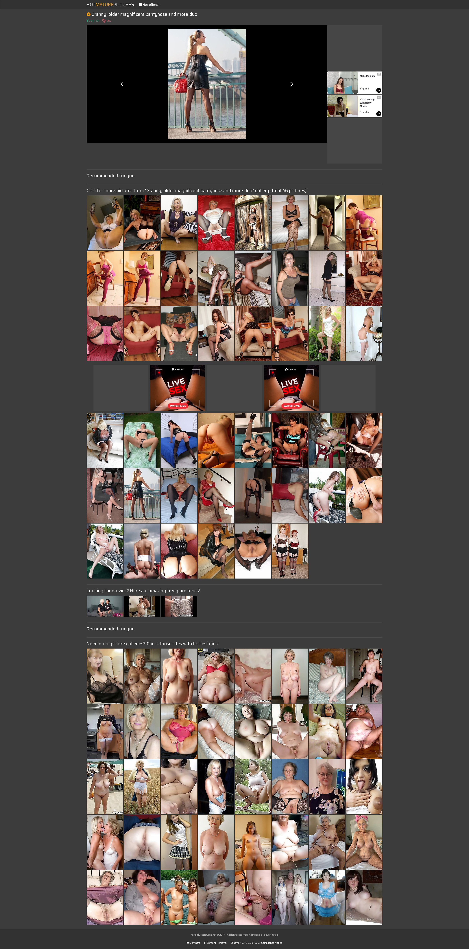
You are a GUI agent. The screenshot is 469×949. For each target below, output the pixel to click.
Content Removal (216, 943)
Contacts (194, 943)
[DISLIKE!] (104, 20)
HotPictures (110, 4)
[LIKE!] (88, 20)
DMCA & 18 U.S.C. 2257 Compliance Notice (257, 943)
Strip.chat (364, 88)
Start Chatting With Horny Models (367, 102)
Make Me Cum (367, 76)
